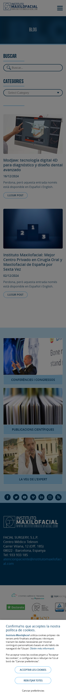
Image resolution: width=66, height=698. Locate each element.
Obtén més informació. (42, 648)
